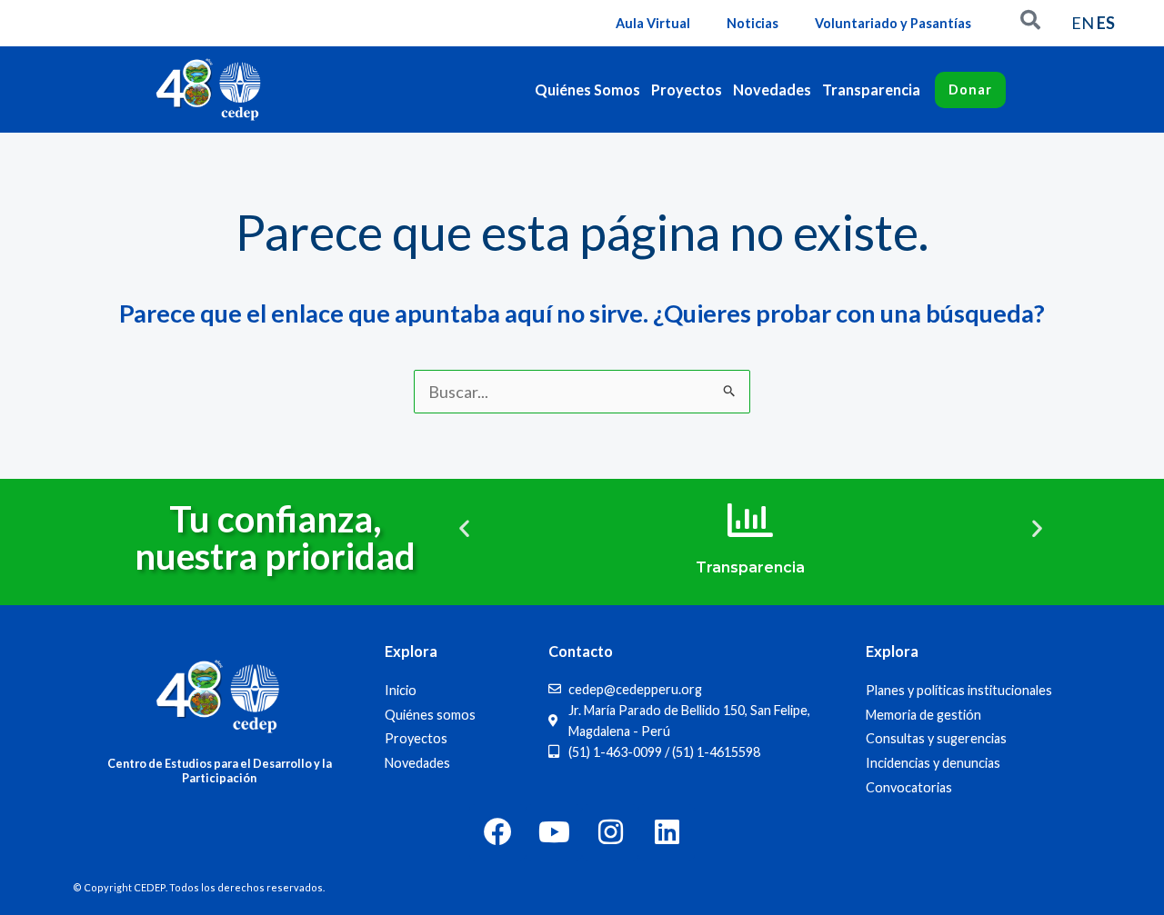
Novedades (772, 89)
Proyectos (686, 89)
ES (1106, 23)
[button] (464, 528)
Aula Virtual (653, 23)
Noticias (752, 23)
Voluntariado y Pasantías (893, 23)
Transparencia (871, 89)
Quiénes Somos (587, 89)
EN (1082, 23)
